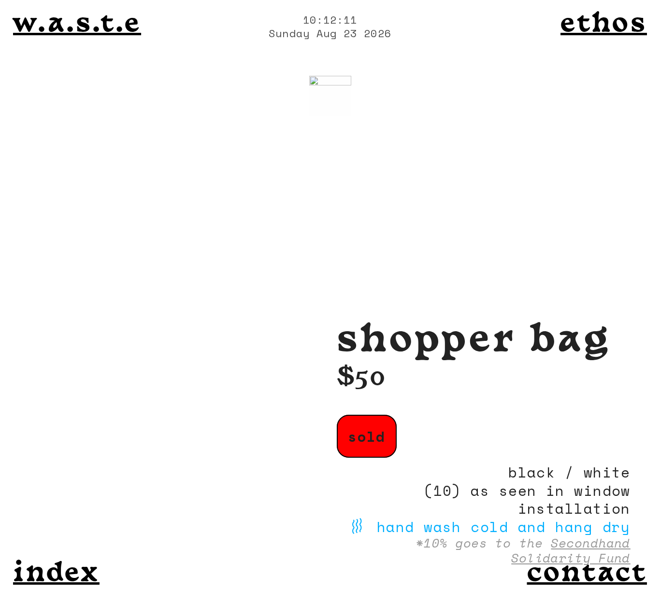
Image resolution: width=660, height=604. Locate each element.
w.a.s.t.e (77, 25)
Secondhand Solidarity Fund (571, 550)
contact (587, 574)
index (56, 574)
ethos (603, 25)
